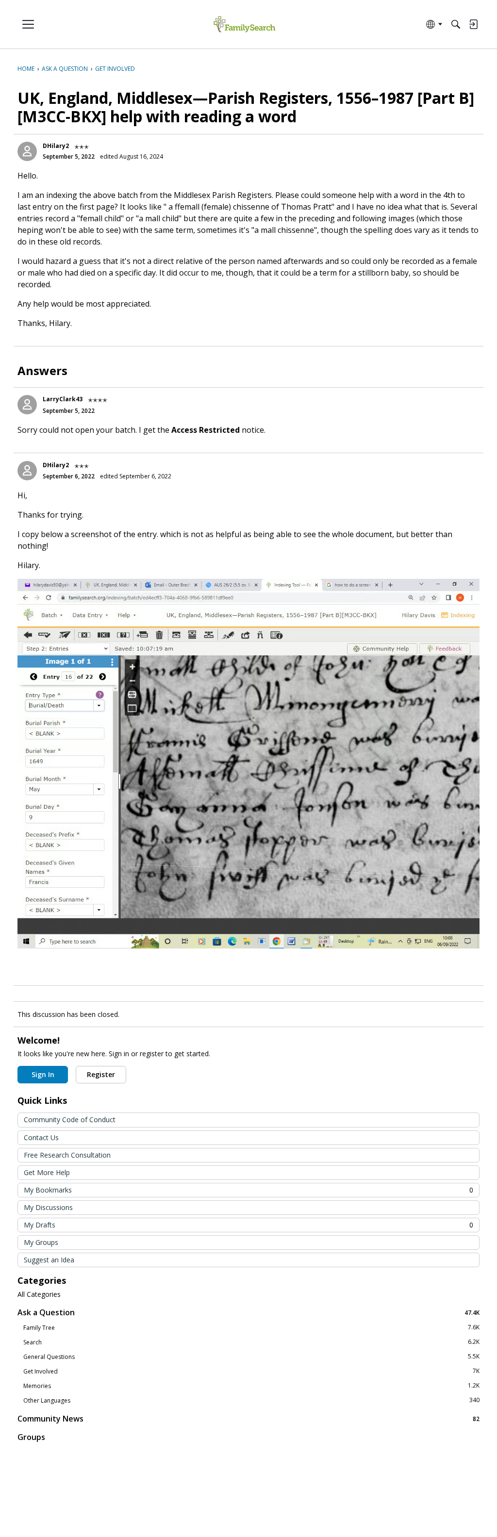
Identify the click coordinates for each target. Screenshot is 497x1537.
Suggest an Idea (49, 1259)
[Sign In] (473, 24)
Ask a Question (248, 1312)
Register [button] (101, 1074)
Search (251, 1342)
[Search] (455, 24)
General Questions (251, 1356)
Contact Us (41, 1137)
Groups (31, 1437)
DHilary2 (56, 146)
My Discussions (48, 1207)
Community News (248, 1418)
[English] (244, 24)
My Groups (41, 1242)
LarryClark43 (63, 399)
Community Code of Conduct (70, 1119)
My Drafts (248, 1224)
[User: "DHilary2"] (27, 151)
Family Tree (251, 1327)
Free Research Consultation (67, 1155)
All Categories (39, 1294)
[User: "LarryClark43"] (27, 404)
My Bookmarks (248, 1189)
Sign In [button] (43, 1074)
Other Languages (251, 1400)
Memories (251, 1385)
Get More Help (47, 1172)
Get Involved (251, 1371)
